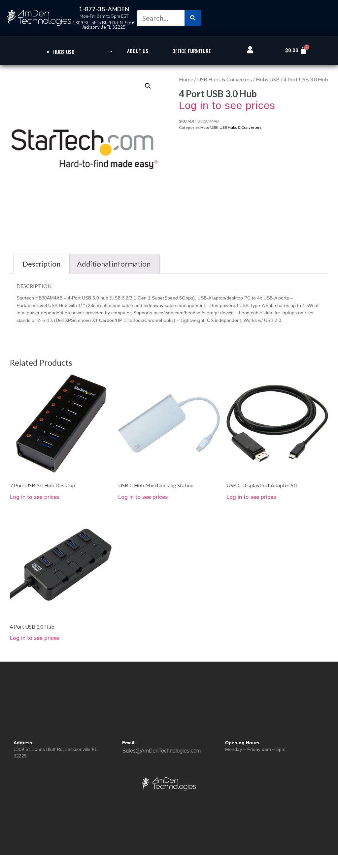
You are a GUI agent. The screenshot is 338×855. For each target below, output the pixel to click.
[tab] (42, 263)
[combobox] (61, 51)
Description (41, 263)
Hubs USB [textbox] (61, 51)
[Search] (193, 18)
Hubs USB (268, 79)
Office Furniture (191, 50)
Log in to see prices (227, 105)
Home (186, 79)
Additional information (114, 263)
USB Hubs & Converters (224, 79)
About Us (137, 50)
